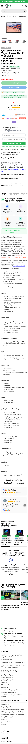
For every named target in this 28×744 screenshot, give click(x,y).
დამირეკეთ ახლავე (14, 143)
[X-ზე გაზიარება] (16, 185)
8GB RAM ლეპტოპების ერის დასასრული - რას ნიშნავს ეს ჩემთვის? (10, 607)
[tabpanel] (14, 337)
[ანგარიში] (23, 6)
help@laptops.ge (8, 659)
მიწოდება (14, 68)
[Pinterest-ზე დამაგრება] (21, 185)
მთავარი (4, 16)
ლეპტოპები (12, 16)
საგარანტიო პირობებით (10, 154)
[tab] (4, 194)
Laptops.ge (9, 741)
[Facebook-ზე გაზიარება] (11, 185)
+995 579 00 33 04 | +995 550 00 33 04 (14, 662)
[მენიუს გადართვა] (2, 6)
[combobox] (14, 11)
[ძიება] (25, 11)
